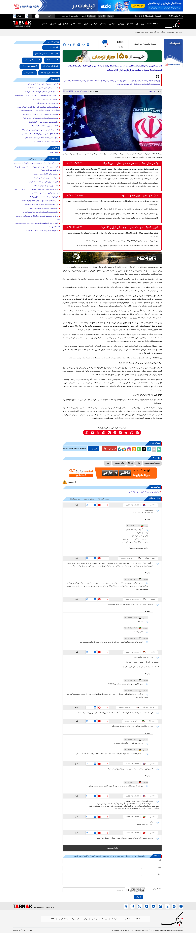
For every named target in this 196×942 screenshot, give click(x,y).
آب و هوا (75, 919)
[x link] (98, 432)
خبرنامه (114, 919)
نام (160, 860)
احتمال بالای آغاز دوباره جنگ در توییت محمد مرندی (40, 114)
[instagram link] (109, 432)
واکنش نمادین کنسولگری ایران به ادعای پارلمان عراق (40, 212)
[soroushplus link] (115, 432)
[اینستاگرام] (129, 449)
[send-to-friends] (69, 44)
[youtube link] (92, 432)
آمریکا (130, 463)
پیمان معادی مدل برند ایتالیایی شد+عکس (44, 208)
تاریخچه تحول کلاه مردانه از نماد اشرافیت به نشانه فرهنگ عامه (36, 95)
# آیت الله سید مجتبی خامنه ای (46, 53)
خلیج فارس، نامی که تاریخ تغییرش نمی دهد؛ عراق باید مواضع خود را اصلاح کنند (37, 225)
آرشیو (84, 16)
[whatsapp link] (131, 432)
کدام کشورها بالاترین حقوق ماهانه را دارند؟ (43, 88)
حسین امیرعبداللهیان (152, 463)
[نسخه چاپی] (159, 449)
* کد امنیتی (157, 889)
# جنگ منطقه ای (52, 60)
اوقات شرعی (63, 919)
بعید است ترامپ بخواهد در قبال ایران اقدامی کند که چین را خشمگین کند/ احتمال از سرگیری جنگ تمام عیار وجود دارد (38, 109)
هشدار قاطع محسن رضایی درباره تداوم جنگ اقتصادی (40, 134)
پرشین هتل (54, 152)
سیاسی (112, 23)
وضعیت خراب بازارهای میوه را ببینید (45, 174)
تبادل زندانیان (119, 463)
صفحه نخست (152, 23)
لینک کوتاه (111, 448)
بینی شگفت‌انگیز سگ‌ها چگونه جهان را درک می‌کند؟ (40, 118)
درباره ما (137, 919)
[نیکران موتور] (112, 258)
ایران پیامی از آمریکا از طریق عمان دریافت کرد (144, 492)
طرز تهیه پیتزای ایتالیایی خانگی (47, 103)
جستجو (94, 919)
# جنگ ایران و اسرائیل (32, 60)
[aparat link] (87, 432)
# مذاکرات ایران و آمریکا (49, 72)
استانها (44, 23)
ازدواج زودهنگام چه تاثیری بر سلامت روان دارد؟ (42, 230)
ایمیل (159, 867)
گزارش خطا (72, 482)
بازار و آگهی (63, 23)
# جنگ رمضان (29, 72)
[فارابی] (112, 56)
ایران (138, 463)
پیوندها (65, 16)
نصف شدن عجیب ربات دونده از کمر (46, 141)
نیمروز (110, 16)
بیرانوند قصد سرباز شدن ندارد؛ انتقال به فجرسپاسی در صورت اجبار (38, 218)
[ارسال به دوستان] (154, 449)
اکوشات (102, 16)
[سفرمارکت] (112, 473)
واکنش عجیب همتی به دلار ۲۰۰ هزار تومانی (43, 122)
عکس (73, 23)
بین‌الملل (138, 44)
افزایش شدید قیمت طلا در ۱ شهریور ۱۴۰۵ (43, 197)
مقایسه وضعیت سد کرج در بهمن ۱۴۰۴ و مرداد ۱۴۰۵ (40, 200)
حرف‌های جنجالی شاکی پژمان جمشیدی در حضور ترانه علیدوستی (36, 163)
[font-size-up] (88, 44)
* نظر (159, 874)
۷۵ (105, 47)
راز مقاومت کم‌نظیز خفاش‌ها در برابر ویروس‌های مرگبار (40, 130)
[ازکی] (140, 5)
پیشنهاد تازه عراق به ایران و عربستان (45, 99)
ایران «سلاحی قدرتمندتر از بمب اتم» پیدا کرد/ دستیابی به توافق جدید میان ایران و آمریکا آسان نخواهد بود (37, 191)
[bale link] (120, 432)
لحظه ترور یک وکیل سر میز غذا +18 (46, 186)
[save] (74, 45)
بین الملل (140, 23)
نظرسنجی (74, 16)
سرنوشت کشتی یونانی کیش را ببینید (45, 178)
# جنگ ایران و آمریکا (50, 66)
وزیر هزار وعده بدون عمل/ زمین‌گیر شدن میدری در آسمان (158, 32)
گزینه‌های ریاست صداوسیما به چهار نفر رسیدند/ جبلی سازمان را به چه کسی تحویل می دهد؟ (37, 169)
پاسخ (76, 505)
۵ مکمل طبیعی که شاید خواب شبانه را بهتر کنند (41, 92)
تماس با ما (126, 919)
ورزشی (121, 23)
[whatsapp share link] (139, 449)
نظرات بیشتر (112, 848)
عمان (107, 463)
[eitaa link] (103, 432)
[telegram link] (126, 432)
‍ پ (83, 44)
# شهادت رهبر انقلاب (29, 66)
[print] (64, 44)
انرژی (86, 23)
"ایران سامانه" (17, 930)
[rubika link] (137, 432)
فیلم (79, 23)
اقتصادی (130, 23)
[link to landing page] (172, 24)
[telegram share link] (149, 449)
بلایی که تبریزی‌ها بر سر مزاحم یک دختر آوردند (42, 182)
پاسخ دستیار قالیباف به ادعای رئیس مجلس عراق (41, 137)
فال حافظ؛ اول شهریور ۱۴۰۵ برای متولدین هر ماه (41, 204)
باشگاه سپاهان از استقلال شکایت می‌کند (44, 126)
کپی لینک (93, 448)
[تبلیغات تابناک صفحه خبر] (173, 53)
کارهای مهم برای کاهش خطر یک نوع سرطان (43, 84)
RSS (52, 919)
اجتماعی (103, 23)
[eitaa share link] (134, 449)
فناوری (53, 23)
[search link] (37, 16)
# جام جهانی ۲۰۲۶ (51, 47)
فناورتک (92, 16)
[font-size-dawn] (79, 44)
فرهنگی (94, 23)
